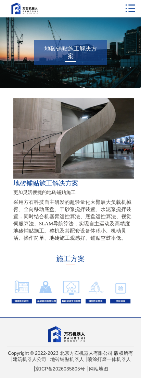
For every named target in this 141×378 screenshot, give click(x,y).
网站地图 (98, 369)
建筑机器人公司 (29, 359)
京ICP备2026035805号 (60, 369)
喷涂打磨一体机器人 (109, 359)
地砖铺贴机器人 (67, 359)
